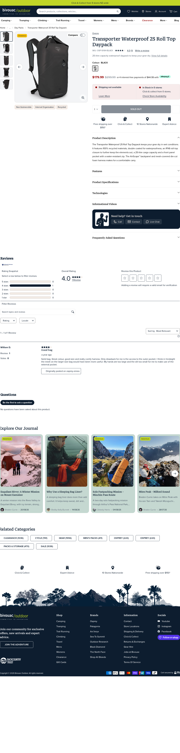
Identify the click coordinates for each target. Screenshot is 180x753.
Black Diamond (97, 646)
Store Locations (131, 626)
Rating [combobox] (6, 320)
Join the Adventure (17, 644)
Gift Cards (61, 662)
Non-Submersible (23, 107)
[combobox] (165, 330)
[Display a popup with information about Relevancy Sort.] (178, 336)
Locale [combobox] (25, 320)
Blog (176, 20)
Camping (5, 20)
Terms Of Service (132, 662)
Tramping (24, 20)
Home (2, 27)
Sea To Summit (97, 636)
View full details (159, 55)
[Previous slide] (19, 67)
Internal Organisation (44, 107)
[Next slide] (83, 67)
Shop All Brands (98, 657)
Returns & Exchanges (134, 641)
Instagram (166, 626)
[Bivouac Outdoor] (16, 11)
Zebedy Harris (103, 509)
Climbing (42, 20)
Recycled (62, 107)
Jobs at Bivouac (131, 651)
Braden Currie (11, 509)
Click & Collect (131, 636)
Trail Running (62, 20)
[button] (125, 278)
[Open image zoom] (83, 97)
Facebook (166, 631)
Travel (81, 20)
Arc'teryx (94, 631)
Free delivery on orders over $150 (103, 2)
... (10, 27)
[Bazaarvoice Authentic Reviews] (7, 265)
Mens (114, 20)
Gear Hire (128, 646)
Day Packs (19, 27)
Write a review (142, 50)
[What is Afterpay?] (165, 76)
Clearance (147, 20)
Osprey (95, 33)
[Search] (118, 11)
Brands (129, 20)
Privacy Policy (130, 657)
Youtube (166, 621)
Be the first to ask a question (17, 402)
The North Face (97, 651)
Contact (128, 621)
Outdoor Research (99, 641)
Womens (98, 20)
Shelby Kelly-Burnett (60, 509)
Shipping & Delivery (133, 631)
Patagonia (95, 626)
